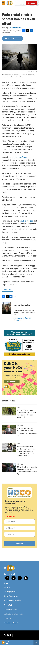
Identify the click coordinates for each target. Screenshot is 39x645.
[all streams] (36, 642)
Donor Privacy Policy (10, 609)
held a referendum (22, 157)
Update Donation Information (13, 614)
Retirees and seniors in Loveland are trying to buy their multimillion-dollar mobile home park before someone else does (26, 451)
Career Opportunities (11, 596)
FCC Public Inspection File (12, 600)
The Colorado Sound (11, 623)
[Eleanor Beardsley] (6, 308)
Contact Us (7, 618)
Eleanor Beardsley (15, 28)
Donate (32, 3)
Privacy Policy (8, 605)
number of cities (26, 221)
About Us (7, 587)
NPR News (7, 290)
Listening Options (9, 591)
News (18, 407)
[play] (3, 642)
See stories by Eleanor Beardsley (22, 319)
